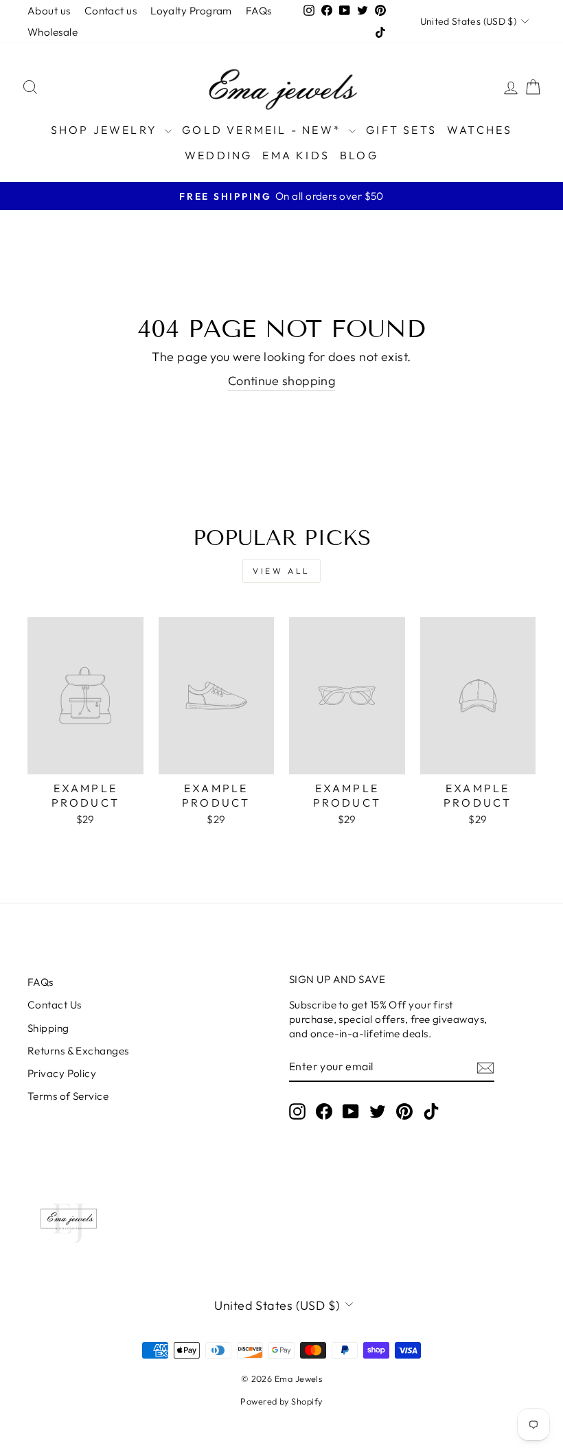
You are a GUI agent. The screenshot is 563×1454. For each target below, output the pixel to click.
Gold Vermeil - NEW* (263, 130)
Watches (479, 130)
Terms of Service (67, 1096)
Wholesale (52, 31)
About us (49, 10)
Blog (359, 155)
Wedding (218, 155)
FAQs (259, 10)
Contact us (110, 10)
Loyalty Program (191, 10)
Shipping (48, 1028)
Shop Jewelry (106, 130)
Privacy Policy (61, 1073)
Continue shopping (282, 381)
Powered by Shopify (281, 1401)
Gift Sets (401, 130)
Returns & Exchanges (78, 1050)
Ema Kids (296, 155)
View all (281, 571)
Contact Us (54, 1004)
